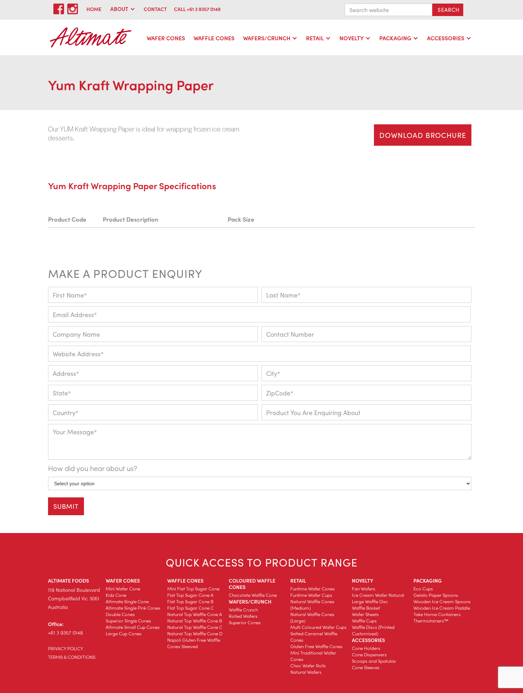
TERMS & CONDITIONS (71, 656)
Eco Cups (423, 588)
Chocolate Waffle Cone (253, 594)
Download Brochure (422, 135)
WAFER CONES (166, 38)
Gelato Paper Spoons (435, 594)
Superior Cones (245, 622)
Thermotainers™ (430, 620)
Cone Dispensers (369, 654)
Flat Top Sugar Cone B (190, 601)
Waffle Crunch (243, 609)
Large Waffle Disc (370, 601)
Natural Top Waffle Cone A (194, 614)
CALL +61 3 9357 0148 (197, 8)
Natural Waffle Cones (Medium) (312, 604)
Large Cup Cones (124, 633)
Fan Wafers (363, 588)
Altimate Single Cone (127, 601)
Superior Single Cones (128, 620)
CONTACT (155, 8)
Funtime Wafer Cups (311, 594)
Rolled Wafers (243, 615)
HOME (93, 8)
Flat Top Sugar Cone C (190, 607)
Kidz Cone (116, 594)
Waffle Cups (364, 620)
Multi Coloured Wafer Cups (318, 627)
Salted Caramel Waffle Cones (313, 636)
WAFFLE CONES (214, 38)
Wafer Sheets (365, 614)
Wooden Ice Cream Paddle (441, 607)
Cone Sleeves (366, 667)
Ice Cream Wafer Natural (378, 594)
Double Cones (120, 614)
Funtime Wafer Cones (312, 588)
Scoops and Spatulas (374, 660)
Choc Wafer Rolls (308, 665)
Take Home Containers (437, 614)
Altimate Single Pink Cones (133, 607)
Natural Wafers (306, 671)
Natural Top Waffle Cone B (194, 620)
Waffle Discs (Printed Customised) (373, 630)
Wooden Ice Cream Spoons (442, 601)
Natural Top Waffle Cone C (194, 627)
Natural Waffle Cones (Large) (312, 617)
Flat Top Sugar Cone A (190, 594)
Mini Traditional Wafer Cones (313, 655)
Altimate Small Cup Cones (133, 627)
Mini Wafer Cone (123, 588)
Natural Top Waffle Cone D (194, 633)
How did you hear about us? (92, 468)
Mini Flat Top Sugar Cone (193, 588)
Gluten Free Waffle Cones (316, 646)
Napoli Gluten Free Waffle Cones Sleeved (193, 643)
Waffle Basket (366, 607)
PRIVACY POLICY (65, 648)
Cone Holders (366, 648)
